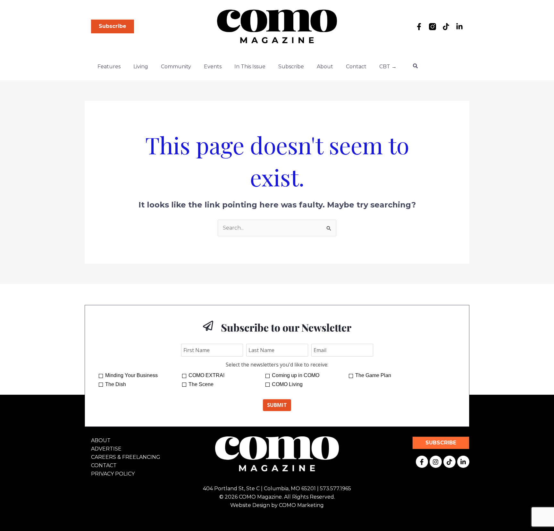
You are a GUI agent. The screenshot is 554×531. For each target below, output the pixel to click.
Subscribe (291, 66)
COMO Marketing (301, 505)
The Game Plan (373, 375)
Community (176, 66)
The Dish (115, 384)
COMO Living (287, 384)
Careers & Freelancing (125, 457)
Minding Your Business (131, 375)
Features (109, 66)
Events (213, 66)
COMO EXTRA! (206, 375)
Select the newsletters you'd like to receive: (277, 364)
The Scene (201, 384)
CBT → (388, 66)
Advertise (106, 449)
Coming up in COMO (295, 375)
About (325, 66)
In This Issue (249, 66)
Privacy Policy (113, 474)
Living (140, 66)
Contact (356, 66)
